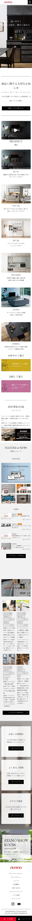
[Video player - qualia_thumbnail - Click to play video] (16, 130)
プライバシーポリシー (16, 873)
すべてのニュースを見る (16, 555)
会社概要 (16, 884)
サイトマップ (16, 898)
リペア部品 (16, 895)
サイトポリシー (16, 877)
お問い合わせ (16, 888)
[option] (16, 34)
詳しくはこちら (16, 748)
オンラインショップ (16, 891)
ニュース (16, 880)
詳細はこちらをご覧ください (16, 108)
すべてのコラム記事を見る (16, 712)
